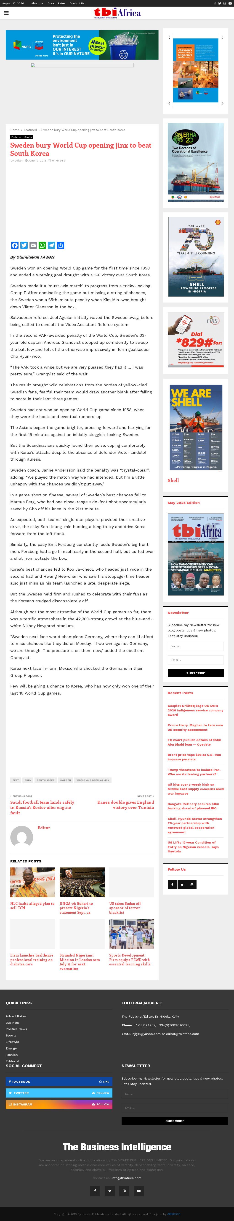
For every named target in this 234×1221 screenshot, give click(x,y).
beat (16, 780)
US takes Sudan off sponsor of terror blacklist (125, 908)
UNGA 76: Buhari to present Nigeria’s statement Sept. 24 (76, 908)
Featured (16, 137)
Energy (11, 1048)
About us (37, 3)
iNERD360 (174, 1214)
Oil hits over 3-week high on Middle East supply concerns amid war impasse (196, 789)
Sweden (65, 780)
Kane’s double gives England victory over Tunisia (125, 804)
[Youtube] (139, 1191)
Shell (173, 480)
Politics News (16, 1029)
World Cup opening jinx (93, 780)
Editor (19, 160)
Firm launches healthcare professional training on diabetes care (31, 959)
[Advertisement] (82, 205)
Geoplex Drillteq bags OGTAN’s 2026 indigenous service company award (195, 710)
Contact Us (77, 3)
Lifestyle (12, 1042)
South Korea (45, 780)
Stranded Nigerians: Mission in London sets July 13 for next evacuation (80, 962)
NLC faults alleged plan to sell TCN (32, 905)
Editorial (12, 1061)
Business (12, 1022)
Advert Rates (57, 3)
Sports (28, 137)
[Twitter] (110, 1191)
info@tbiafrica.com (126, 1178)
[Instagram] (124, 1191)
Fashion (12, 1055)
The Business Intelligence (117, 1147)
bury (28, 780)
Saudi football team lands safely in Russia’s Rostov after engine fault (42, 807)
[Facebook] (95, 1191)
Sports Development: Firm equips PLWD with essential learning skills (130, 959)
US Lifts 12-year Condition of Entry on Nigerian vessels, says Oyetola (193, 847)
